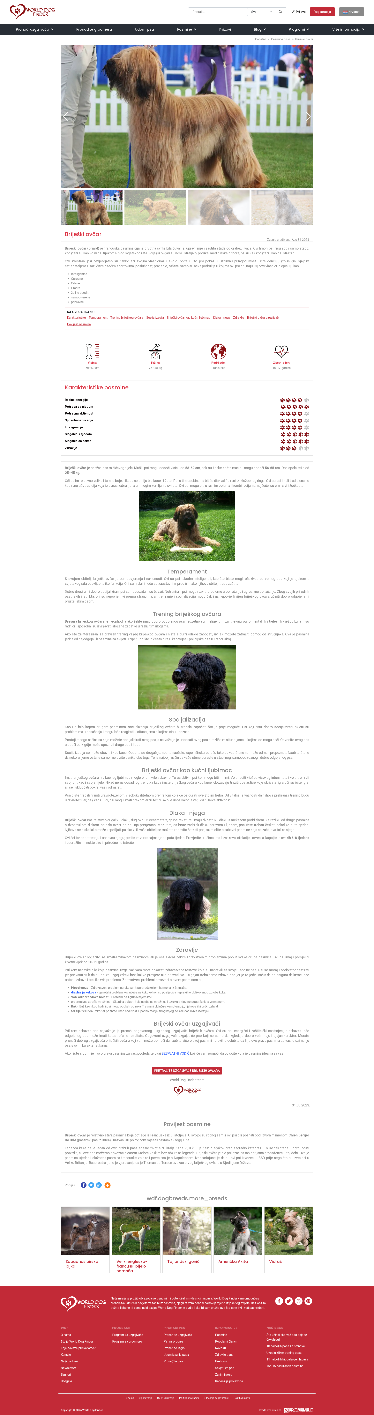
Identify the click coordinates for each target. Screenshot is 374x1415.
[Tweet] (91, 1186)
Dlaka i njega (221, 317)
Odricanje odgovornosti (216, 1398)
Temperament (98, 317)
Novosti (220, 1348)
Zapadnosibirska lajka (82, 1264)
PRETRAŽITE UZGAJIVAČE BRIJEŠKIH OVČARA (187, 1071)
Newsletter (68, 1368)
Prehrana (221, 1361)
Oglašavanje (145, 1398)
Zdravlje (238, 317)
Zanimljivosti (223, 1374)
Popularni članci (225, 1341)
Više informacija (346, 29)
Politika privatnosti (189, 1398)
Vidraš (275, 1261)
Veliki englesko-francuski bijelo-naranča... (132, 1266)
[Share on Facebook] (83, 1186)
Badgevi (66, 1381)
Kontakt (66, 1355)
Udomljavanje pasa (176, 1355)
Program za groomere (127, 1341)
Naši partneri (69, 1361)
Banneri (66, 1374)
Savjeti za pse (224, 1368)
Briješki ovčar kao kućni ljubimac (188, 317)
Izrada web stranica (270, 1410)
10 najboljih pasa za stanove (285, 1346)
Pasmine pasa (280, 39)
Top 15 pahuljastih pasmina (284, 1366)
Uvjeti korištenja (165, 1398)
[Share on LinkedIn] (99, 1186)
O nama (66, 1335)
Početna (260, 39)
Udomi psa (144, 29)
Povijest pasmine (79, 324)
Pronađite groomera (94, 29)
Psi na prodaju (173, 1341)
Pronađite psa (173, 1361)
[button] (308, 116)
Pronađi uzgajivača (33, 29)
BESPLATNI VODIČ (175, 1053)
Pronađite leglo (174, 1348)
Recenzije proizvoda (229, 1381)
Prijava (300, 12)
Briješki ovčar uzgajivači (263, 317)
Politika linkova (242, 1398)
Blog (258, 29)
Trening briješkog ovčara (126, 317)
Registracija (322, 12)
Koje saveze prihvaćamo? (78, 1348)
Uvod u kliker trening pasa (284, 1353)
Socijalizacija (155, 317)
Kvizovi (225, 29)
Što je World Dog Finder (77, 1341)
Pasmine (185, 29)
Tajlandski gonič (183, 1261)
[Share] (110, 1186)
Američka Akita (233, 1261)
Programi (297, 29)
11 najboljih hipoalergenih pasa (287, 1359)
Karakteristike (76, 317)
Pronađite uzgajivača (178, 1335)
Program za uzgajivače (127, 1335)
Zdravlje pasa (224, 1355)
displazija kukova (83, 992)
